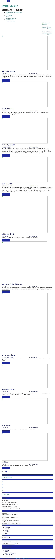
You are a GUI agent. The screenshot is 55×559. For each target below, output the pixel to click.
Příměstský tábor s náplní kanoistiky (14, 12)
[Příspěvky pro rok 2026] (25, 169)
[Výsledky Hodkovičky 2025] (25, 214)
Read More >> (6, 80)
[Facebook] (9, 1)
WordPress (17, 558)
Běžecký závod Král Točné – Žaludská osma (12, 284)
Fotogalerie (7, 527)
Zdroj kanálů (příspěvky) (10, 553)
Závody (6, 533)
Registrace (7, 550)
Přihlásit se (7, 551)
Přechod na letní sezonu (7, 109)
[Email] (8, 1)
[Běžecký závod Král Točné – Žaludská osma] (24, 262)
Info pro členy (9, 15)
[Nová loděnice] (25, 446)
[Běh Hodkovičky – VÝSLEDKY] (25, 323)
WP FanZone (25, 558)
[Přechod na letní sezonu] (25, 94)
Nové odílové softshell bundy (8, 389)
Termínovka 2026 (10, 19)
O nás (7, 14)
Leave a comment (33, 73)
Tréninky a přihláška (10, 21)
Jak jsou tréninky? (6, 425)
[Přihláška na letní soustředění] (25, 52)
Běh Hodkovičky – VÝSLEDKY (8, 355)
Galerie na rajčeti (5, 494)
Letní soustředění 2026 (11, 18)
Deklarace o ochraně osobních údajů (10, 542)
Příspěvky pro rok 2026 (7, 184)
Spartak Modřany (10, 6)
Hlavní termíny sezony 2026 (8, 145)
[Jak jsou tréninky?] (25, 411)
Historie (7, 16)
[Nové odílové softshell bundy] (25, 376)
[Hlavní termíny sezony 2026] (25, 130)
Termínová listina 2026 (7, 477)
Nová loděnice (5, 462)
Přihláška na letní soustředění (9, 71)
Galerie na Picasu (6, 496)
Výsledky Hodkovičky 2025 (8, 234)
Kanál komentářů (8, 554)
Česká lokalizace (8, 556)
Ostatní (6, 530)
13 (5, 471)
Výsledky (7, 531)
